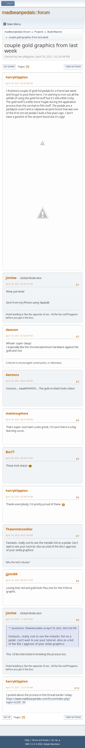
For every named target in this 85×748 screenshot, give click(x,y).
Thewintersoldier (19, 529)
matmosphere (17, 413)
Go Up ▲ (55, 740)
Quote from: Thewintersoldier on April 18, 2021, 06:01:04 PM (43, 628)
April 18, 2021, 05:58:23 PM (19, 496)
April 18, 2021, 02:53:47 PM (19, 335)
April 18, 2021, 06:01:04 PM (19, 535)
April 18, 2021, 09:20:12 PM (19, 580)
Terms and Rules (40, 740)
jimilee (11, 278)
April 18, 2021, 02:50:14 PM (19, 283)
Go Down (9, 66)
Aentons (12, 375)
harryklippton (17, 77)
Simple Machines (52, 744)
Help (27, 740)
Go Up (7, 717)
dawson (12, 329)
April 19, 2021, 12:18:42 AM (19, 619)
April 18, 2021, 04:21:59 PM (19, 419)
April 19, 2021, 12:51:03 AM (19, 687)
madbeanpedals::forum (26, 12)
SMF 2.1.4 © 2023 (33, 744)
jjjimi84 (11, 574)
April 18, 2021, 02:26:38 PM (19, 83)
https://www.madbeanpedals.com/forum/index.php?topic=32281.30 (38, 700)
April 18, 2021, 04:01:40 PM (19, 380)
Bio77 (10, 452)
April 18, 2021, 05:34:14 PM (19, 458)
